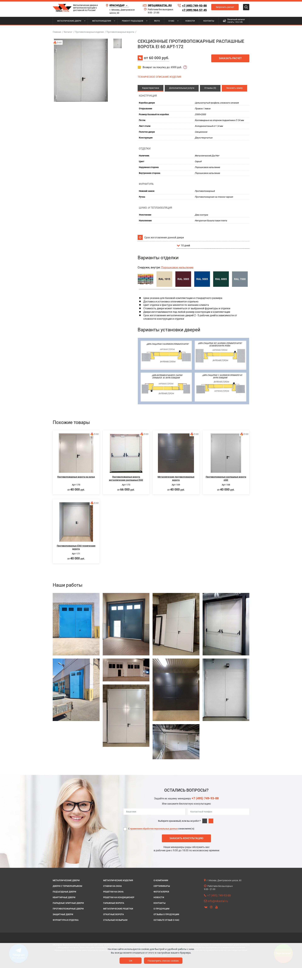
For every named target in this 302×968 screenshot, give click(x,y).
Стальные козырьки (115, 920)
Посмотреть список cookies (163, 960)
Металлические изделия (118, 880)
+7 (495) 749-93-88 (194, 5)
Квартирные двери (64, 897)
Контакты (208, 21)
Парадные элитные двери (68, 903)
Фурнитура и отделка (65, 920)
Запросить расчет (225, 7)
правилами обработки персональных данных (154, 828)
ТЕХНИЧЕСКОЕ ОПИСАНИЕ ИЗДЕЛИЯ (159, 76)
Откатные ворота (113, 914)
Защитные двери (63, 914)
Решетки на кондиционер (118, 897)
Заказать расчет (230, 58)
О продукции (161, 908)
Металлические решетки (118, 908)
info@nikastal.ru (160, 5)
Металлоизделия (101, 21)
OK (130, 960)
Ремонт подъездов (132, 21)
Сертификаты (162, 886)
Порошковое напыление (177, 267)
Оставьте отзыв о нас (166, 920)
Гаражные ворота (113, 903)
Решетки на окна (113, 891)
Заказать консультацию (186, 838)
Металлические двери (69, 21)
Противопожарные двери (68, 908)
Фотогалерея (161, 891)
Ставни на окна (112, 886)
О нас (171, 21)
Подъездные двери (64, 891)
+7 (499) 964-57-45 (194, 10)
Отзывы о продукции (166, 914)
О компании (161, 880)
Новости (190, 21)
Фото (157, 21)
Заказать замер (234, 88)
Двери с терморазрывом (67, 886)
